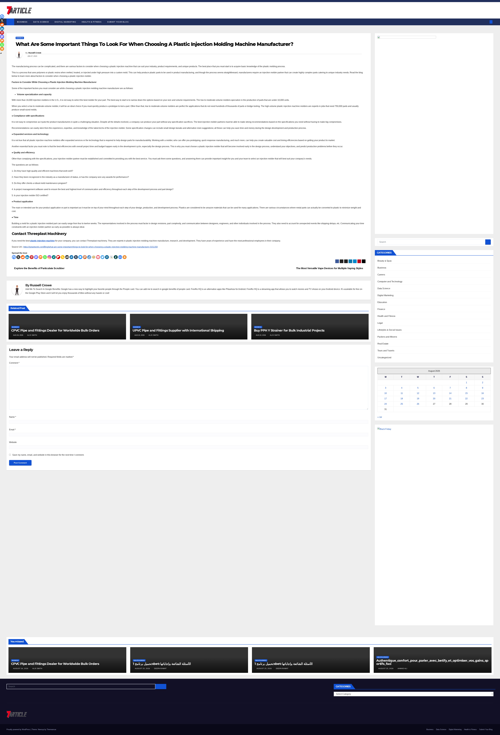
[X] (18, 257)
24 (385, 404)
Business (22, 22)
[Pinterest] (32, 257)
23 (482, 398)
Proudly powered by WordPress (19, 729)
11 (402, 393)
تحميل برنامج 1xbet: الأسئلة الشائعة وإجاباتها (162, 664)
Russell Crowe (34, 53)
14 (450, 393)
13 (434, 393)
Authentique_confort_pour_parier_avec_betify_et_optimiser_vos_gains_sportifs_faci (432, 662)
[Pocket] (98, 257)
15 (466, 393)
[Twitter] (102, 257)
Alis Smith (32, 335)
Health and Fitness (386, 316)
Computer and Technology (389, 281)
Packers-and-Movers (387, 337)
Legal (380, 323)
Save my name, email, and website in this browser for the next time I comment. (48, 455)
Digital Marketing (65, 22)
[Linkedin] (27, 257)
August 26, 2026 (21, 668)
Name (12, 417)
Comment (14, 363)
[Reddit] (23, 257)
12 (418, 393)
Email (12, 429)
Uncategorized (384, 357)
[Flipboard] (58, 257)
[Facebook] (14, 257)
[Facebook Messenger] (80, 257)
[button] (487, 22)
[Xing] (54, 257)
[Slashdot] (116, 257)
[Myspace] (67, 257)
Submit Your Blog (118, 22)
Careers (381, 275)
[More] (125, 257)
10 (385, 393)
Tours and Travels (385, 351)
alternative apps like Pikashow (221, 289)
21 (450, 398)
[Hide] (1, 53)
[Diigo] (89, 257)
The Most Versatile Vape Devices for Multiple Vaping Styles (330, 268)
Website (13, 442)
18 (402, 398)
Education (382, 302)
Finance (381, 309)
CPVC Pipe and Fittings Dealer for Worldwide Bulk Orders (55, 330)
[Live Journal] (111, 257)
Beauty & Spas (384, 261)
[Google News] (120, 257)
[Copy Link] (63, 257)
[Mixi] (94, 257)
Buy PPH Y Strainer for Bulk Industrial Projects (289, 330)
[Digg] (107, 257)
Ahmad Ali (402, 668)
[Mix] (40, 257)
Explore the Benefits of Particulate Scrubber (39, 268)
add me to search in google (155, 289)
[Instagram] (49, 257)
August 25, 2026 (143, 668)
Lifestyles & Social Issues (389, 330)
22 (466, 398)
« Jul (379, 417)
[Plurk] (85, 257)
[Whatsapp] (45, 257)
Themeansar (51, 729)
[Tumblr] (76, 257)
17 (385, 398)
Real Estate (383, 344)
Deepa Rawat (160, 668)
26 (418, 404)
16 (482, 393)
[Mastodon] (36, 257)
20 (434, 398)
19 (418, 398)
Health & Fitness (91, 22)
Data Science (41, 22)
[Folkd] (71, 257)
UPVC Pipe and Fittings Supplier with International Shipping (178, 330)
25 (402, 404)
